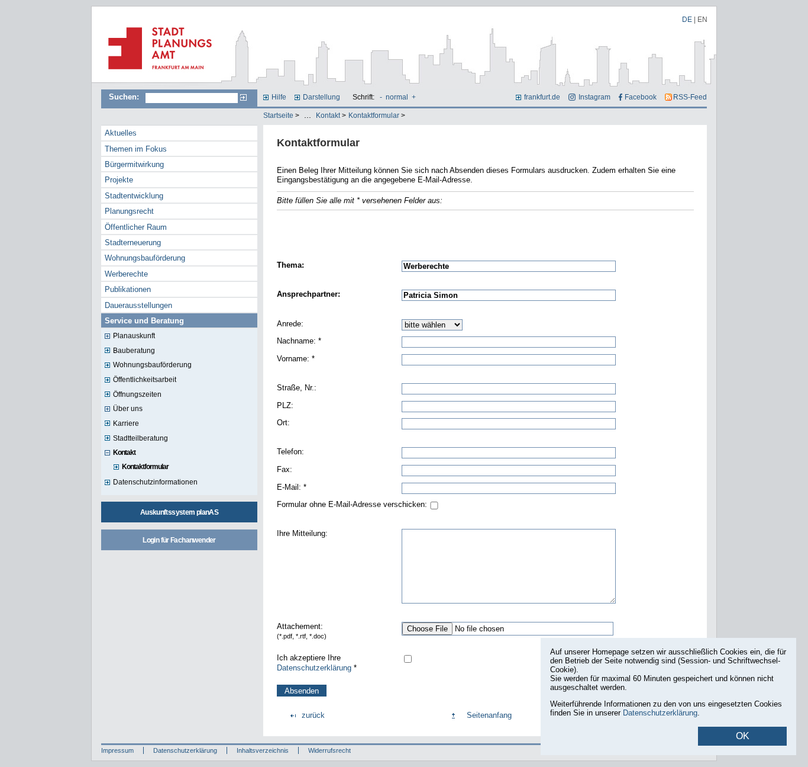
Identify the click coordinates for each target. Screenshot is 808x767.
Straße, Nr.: (296, 387)
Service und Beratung (144, 320)
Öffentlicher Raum (136, 227)
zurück (313, 715)
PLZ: (285, 405)
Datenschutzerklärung (314, 667)
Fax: (284, 469)
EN (702, 19)
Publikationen (128, 289)
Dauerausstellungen (138, 305)
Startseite (278, 115)
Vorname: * (296, 358)
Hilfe (279, 97)
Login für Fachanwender (179, 540)
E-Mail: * (291, 487)
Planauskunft (134, 336)
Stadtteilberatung (140, 438)
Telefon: (290, 451)
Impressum (117, 750)
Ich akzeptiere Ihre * (317, 662)
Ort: (283, 422)
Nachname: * (299, 340)
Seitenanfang (489, 715)
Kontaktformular (373, 115)
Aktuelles (121, 133)
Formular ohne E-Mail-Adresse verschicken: (352, 504)
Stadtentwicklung (134, 195)
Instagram (594, 97)
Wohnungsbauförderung (145, 257)
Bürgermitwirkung (134, 164)
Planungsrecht (129, 211)
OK (742, 736)
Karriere (126, 423)
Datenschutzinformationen (155, 482)
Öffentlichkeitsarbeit (144, 380)
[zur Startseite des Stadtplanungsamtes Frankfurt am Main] (156, 74)
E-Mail (288, 226)
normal (397, 97)
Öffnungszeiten (137, 394)
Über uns (128, 409)
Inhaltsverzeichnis (263, 750)
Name (287, 237)
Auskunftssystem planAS (179, 512)
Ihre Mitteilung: (302, 533)
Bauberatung (134, 350)
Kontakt (328, 115)
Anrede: (290, 323)
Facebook (641, 97)
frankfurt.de (542, 97)
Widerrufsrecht (329, 750)
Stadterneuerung (133, 242)
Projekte (119, 179)
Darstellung (321, 97)
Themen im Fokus (136, 149)
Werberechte (126, 273)
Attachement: (302, 631)
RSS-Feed (690, 97)
